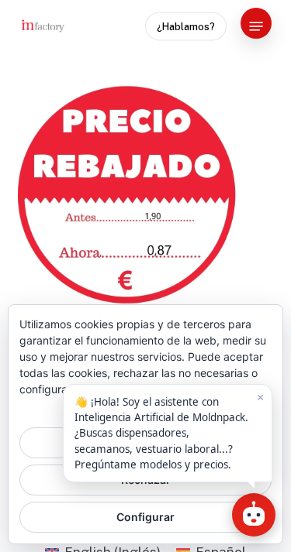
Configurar (145, 516)
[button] (256, 26)
